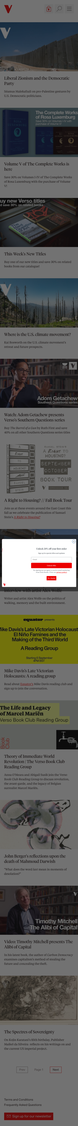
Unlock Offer (51, 565)
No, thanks (51, 578)
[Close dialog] (73, 541)
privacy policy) (61, 572)
